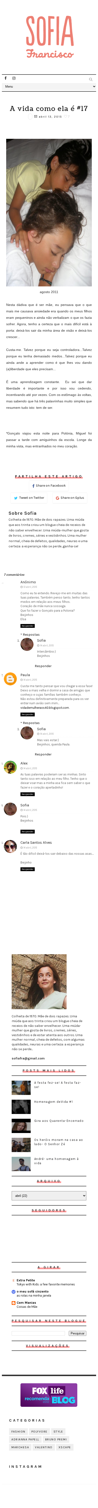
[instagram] (13, 78)
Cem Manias (26, 1303)
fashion (18, 1431)
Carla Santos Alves (36, 842)
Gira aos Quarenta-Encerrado (59, 1121)
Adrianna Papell (25, 1439)
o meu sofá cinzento (33, 1291)
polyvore (39, 1431)
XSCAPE (65, 1447)
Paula (25, 675)
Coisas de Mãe (27, 1306)
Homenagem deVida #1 (53, 1102)
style (58, 1431)
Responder (28, 625)
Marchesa (20, 1447)
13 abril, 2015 (30, 587)
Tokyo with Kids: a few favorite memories (46, 1284)
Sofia (41, 640)
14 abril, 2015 (47, 645)
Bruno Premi (56, 1439)
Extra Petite (26, 1280)
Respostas (31, 635)
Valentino (44, 1447)
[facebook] (5, 78)
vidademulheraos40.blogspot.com (44, 707)
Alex (24, 763)
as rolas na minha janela (34, 1295)
